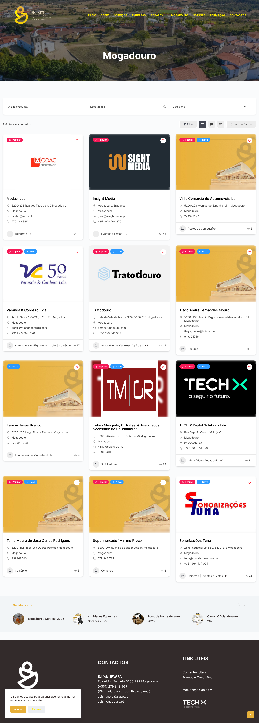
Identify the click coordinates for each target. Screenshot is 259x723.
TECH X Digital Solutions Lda (202, 425)
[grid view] (202, 124)
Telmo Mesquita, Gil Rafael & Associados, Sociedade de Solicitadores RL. (126, 427)
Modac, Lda (16, 199)
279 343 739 (106, 558)
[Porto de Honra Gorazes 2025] (138, 619)
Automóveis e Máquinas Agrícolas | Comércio (43, 345)
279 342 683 (20, 442)
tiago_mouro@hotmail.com (200, 331)
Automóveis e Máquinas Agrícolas (122, 345)
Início (92, 15)
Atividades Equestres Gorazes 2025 (102, 619)
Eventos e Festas (111, 233)
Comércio (21, 570)
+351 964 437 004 (196, 563)
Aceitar (18, 709)
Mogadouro (179, 15)
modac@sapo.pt (22, 216)
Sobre (105, 15)
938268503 (19, 558)
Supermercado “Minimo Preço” (118, 541)
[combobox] (209, 106)
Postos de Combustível (202, 228)
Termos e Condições (197, 677)
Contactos (238, 15)
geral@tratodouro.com (112, 327)
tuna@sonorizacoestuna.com (202, 558)
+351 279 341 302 (109, 333)
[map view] (220, 124)
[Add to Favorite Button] (77, 140)
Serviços (120, 15)
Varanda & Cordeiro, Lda (26, 310)
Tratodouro (102, 310)
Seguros (193, 348)
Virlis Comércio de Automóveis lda (207, 199)
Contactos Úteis (194, 672)
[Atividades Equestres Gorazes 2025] (78, 619)
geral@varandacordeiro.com (29, 327)
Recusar (37, 709)
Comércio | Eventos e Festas (205, 575)
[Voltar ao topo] (250, 714)
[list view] (211, 124)
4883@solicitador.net (111, 446)
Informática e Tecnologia (203, 460)
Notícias (199, 15)
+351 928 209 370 (109, 221)
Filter (190, 124)
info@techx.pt (193, 442)
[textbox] (179, 107)
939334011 (105, 452)
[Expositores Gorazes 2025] (18, 619)
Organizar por (239, 124)
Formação (217, 15)
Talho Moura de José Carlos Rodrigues (38, 541)
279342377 (191, 216)
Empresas (139, 15)
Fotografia (21, 233)
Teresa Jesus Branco (24, 425)
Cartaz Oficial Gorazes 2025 (223, 619)
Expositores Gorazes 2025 (46, 618)
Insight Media (104, 199)
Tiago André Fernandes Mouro (204, 310)
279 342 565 (20, 221)
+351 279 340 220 (23, 333)
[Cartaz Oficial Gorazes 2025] (197, 619)
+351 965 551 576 (196, 448)
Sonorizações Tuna (195, 541)
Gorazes (157, 15)
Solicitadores (109, 464)
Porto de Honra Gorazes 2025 (164, 619)
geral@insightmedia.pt (112, 216)
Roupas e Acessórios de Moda (33, 455)
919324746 (191, 336)
